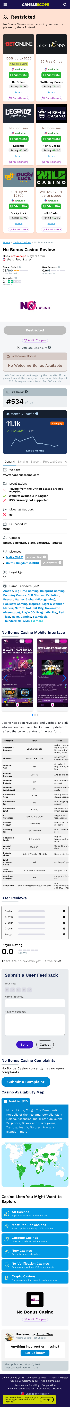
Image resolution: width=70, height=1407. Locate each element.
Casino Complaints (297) (24, 1380)
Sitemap (57, 1388)
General (10, 461)
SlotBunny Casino (51, 82)
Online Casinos (22, 242)
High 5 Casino (51, 145)
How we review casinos (21, 1388)
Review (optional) (15, 1011)
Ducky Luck (19, 213)
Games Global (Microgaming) (35, 599)
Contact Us (43, 1388)
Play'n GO (28, 612)
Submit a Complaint (26, 1082)
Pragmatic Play (46, 612)
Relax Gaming (21, 616)
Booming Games (14, 595)
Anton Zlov (45, 1334)
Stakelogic (40, 616)
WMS (26, 621)
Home (6, 242)
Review (18, 92)
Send (25, 1044)
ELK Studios (36, 595)
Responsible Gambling (26, 1385)
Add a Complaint (50, 1380)
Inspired (35, 603)
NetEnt (19, 608)
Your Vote (10, 983)
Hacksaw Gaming (15, 603)
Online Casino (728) (13, 1377)
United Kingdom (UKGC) (22, 563)
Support (35, 461)
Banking (23, 461)
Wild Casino (51, 213)
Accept (46, 1399)
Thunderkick (12, 621)
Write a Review (49, 273)
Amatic (8, 591)
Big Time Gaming (26, 591)
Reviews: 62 (8, 284)
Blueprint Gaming (52, 591)
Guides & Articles (58, 1377)
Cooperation (49, 1385)
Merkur (8, 608)
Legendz (18, 145)
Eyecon (8, 599)
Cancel (45, 1044)
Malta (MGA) (14, 557)
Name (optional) (14, 996)
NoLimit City (34, 608)
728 (30, 402)
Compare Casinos (36, 1377)
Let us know (35, 1353)
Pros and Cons (52, 461)
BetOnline (18, 82)
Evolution (52, 595)
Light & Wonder (53, 603)
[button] (32, 715)
